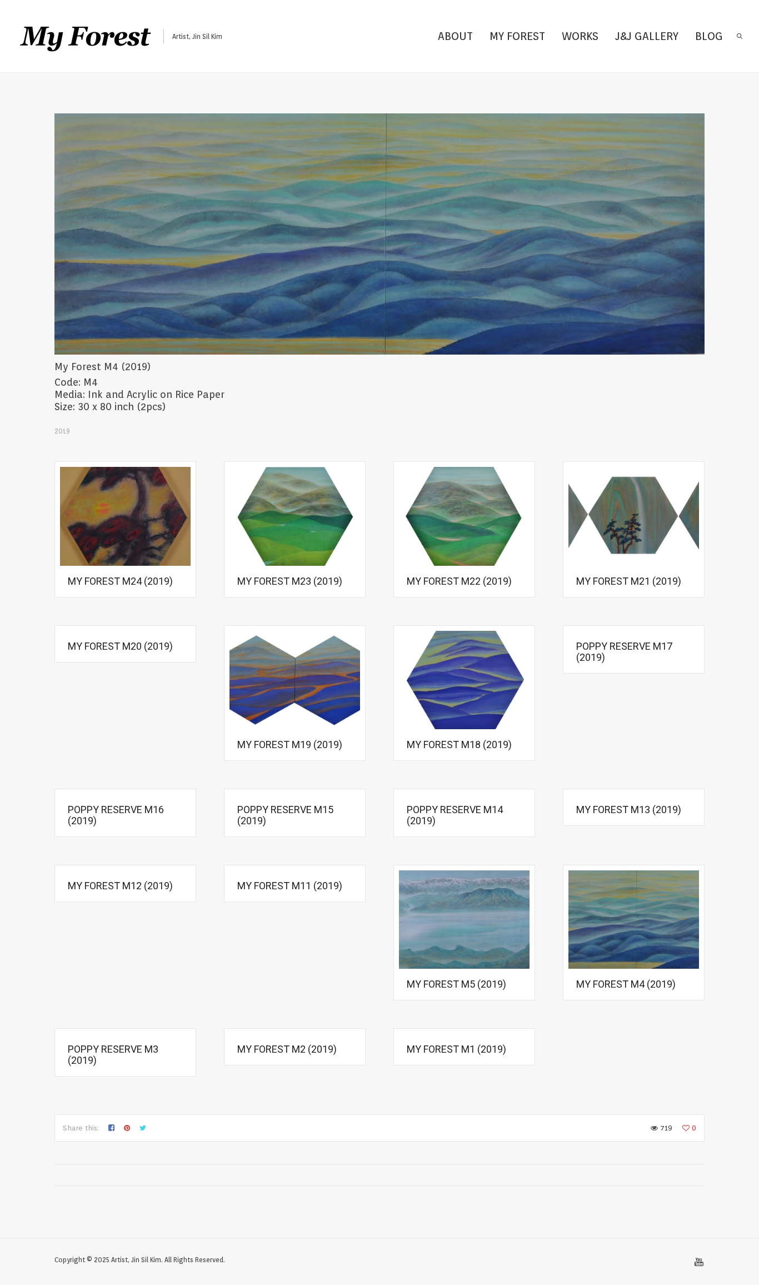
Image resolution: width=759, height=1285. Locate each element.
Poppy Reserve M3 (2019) (113, 1054)
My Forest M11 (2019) (289, 885)
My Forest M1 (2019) (456, 1049)
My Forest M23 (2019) (289, 581)
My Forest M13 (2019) (628, 809)
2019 (62, 431)
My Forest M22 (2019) (459, 581)
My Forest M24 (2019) (120, 581)
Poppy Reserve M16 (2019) (116, 815)
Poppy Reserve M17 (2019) (624, 651)
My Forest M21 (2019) (628, 581)
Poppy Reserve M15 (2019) (285, 815)
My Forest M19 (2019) (289, 744)
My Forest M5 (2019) (456, 984)
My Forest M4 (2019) (626, 984)
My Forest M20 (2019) (120, 646)
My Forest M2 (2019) (287, 1049)
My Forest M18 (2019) (459, 744)
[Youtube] (699, 1262)
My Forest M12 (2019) (120, 885)
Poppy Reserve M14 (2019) (455, 815)
